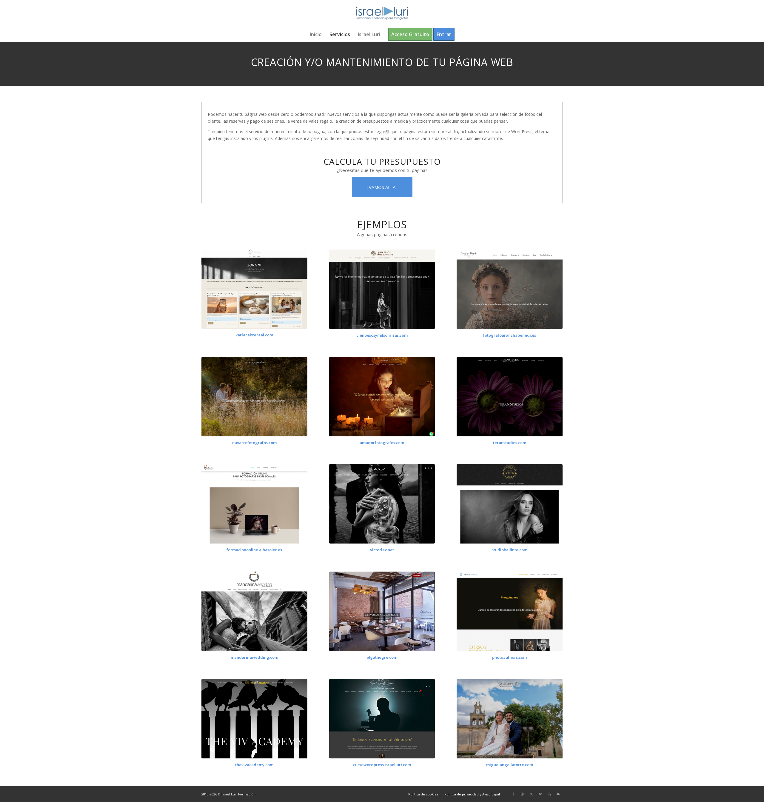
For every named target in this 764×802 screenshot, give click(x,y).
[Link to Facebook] (513, 793)
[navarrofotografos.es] (254, 396)
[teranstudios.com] (510, 396)
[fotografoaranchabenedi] (510, 289)
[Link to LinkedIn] (549, 793)
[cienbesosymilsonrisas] (382, 289)
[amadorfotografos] (382, 396)
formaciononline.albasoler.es (254, 549)
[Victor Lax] (382, 504)
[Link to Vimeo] (540, 793)
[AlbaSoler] (254, 504)
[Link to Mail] (558, 793)
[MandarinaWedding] (254, 611)
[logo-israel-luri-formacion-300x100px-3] (382, 13)
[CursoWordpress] (382, 718)
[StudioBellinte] (510, 504)
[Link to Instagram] (522, 793)
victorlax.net (382, 549)
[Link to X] (531, 793)
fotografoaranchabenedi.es (509, 335)
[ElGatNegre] (382, 611)
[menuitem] (316, 34)
